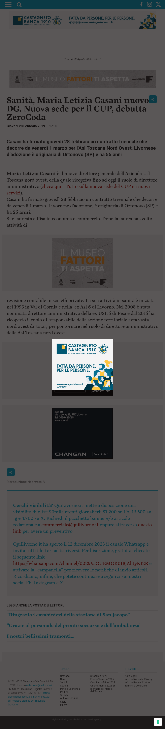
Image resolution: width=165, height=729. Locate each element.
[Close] (113, 339)
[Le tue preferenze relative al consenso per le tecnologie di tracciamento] (158, 722)
